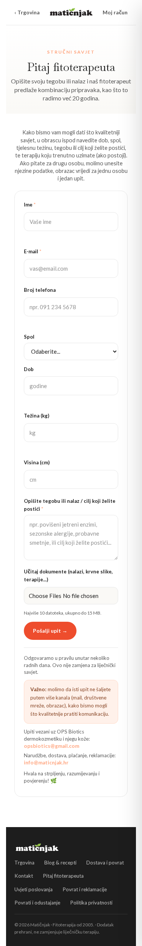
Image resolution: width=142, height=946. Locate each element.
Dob (29, 369)
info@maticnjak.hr (46, 763)
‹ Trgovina (27, 12)
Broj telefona (40, 290)
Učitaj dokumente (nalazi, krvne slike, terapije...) (68, 575)
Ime (30, 205)
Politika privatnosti (91, 903)
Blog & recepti (60, 863)
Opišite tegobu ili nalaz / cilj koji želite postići (69, 505)
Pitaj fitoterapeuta (63, 876)
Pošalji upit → (50, 630)
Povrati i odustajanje (37, 903)
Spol (29, 337)
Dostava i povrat (105, 863)
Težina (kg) (36, 416)
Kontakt (23, 876)
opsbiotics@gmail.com (51, 746)
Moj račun (115, 12)
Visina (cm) (37, 462)
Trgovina (24, 863)
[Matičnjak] (71, 12)
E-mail (32, 251)
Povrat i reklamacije (84, 889)
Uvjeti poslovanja (33, 889)
